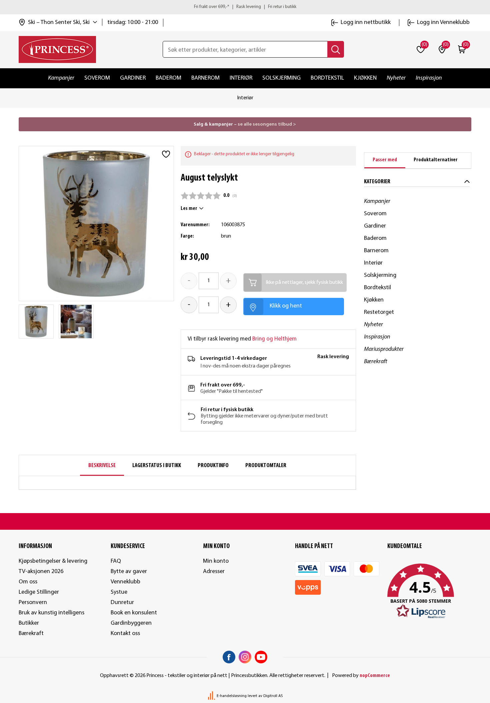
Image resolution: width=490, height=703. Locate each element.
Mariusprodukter (384, 349)
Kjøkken (365, 78)
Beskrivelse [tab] (102, 465)
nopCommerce (375, 675)
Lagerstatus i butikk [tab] (156, 465)
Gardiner (133, 78)
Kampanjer (61, 78)
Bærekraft (375, 361)
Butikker (29, 623)
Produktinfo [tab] (213, 465)
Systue (119, 592)
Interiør (241, 78)
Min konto (216, 561)
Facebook (229, 657)
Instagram (245, 657)
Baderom (168, 78)
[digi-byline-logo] (212, 696)
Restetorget (379, 312)
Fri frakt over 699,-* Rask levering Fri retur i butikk (245, 7)
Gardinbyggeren (131, 623)
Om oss (28, 582)
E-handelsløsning (232, 696)
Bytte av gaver (129, 571)
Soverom (97, 78)
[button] (429, 591)
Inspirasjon (429, 78)
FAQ (116, 561)
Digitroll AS (273, 696)
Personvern (33, 602)
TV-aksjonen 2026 (41, 571)
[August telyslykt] (36, 321)
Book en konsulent (134, 613)
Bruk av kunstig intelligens (51, 613)
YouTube (261, 657)
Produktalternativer (436, 160)
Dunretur (122, 602)
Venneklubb (125, 582)
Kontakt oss (125, 633)
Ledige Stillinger (39, 592)
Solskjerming (281, 78)
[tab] (384, 160)
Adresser (214, 571)
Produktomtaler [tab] (265, 465)
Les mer (189, 208)
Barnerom (205, 78)
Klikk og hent (286, 306)
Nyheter (396, 78)
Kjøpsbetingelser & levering (53, 561)
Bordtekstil (327, 78)
